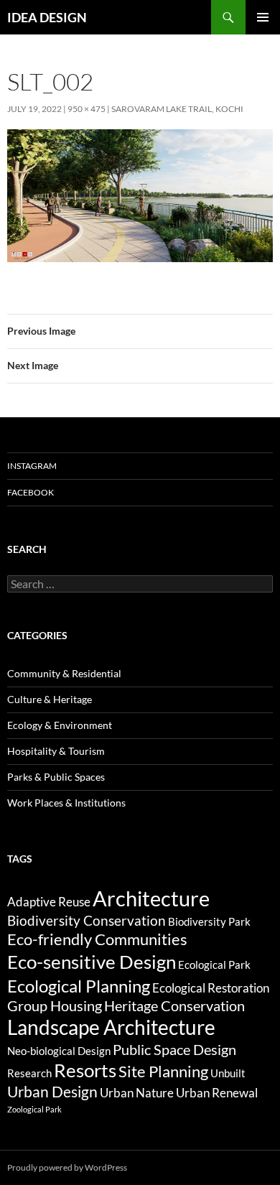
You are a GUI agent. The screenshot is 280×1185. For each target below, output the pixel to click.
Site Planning (163, 1071)
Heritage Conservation (174, 1006)
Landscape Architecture (111, 1027)
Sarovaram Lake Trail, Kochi (177, 108)
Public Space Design (174, 1049)
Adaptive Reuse (48, 901)
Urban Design (52, 1091)
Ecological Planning (78, 985)
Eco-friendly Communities (97, 939)
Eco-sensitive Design (91, 961)
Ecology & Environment (59, 725)
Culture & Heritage (49, 699)
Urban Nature (137, 1092)
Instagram (32, 465)
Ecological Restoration (210, 987)
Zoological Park (34, 1109)
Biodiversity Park (209, 921)
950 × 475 (86, 108)
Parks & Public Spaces (56, 777)
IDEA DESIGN (47, 17)
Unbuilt (228, 1072)
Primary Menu (263, 17)
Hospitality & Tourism (56, 751)
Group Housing (54, 1006)
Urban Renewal (217, 1092)
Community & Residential (64, 673)
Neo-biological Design (59, 1050)
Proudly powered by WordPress (67, 1167)
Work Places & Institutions (66, 802)
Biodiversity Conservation (86, 920)
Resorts (85, 1070)
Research (29, 1072)
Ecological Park (214, 964)
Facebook (30, 492)
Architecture (151, 898)
